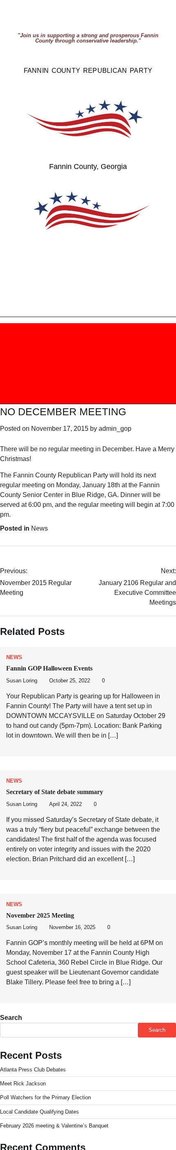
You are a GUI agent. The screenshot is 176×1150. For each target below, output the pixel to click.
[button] (41, 363)
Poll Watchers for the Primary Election (45, 1097)
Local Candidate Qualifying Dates (39, 1112)
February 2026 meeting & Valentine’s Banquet (54, 1126)
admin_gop (115, 428)
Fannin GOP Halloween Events (49, 668)
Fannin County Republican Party (88, 70)
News (39, 528)
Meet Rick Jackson (23, 1083)
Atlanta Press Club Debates (33, 1070)
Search (11, 1017)
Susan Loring (21, 681)
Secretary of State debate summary (54, 791)
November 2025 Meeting (40, 915)
